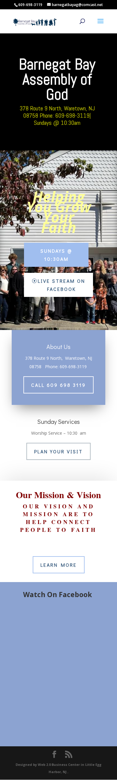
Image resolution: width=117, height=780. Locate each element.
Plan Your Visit (58, 451)
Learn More (58, 565)
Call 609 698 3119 (58, 385)
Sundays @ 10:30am (56, 255)
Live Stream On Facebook (61, 285)
